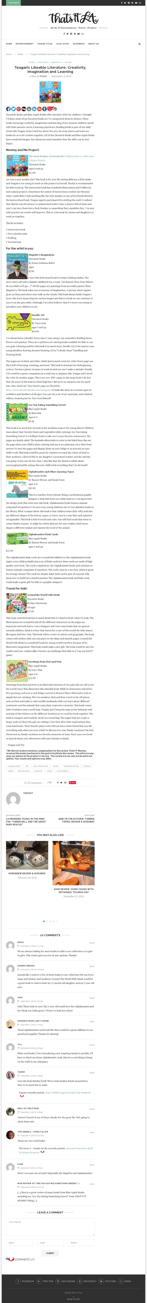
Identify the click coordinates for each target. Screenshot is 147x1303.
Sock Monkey (62, 771)
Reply (92, 943)
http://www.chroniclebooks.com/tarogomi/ (28, 390)
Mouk (49, 771)
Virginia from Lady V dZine (33, 1021)
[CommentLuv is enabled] (21, 1258)
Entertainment (25, 44)
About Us (93, 44)
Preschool (56, 62)
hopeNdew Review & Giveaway (27, 873)
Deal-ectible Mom (28, 1108)
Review (68, 62)
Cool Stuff (62, 44)
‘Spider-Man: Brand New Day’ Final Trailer (45, 3)
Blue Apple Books (40, 766)
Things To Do (45, 44)
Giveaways (79, 44)
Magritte (38, 771)
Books (20, 54)
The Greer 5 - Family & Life (33, 1132)
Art (26, 766)
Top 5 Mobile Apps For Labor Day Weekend (68, 1092)
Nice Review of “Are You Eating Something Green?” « (49, 1183)
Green (10, 771)
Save (73, 782)
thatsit (43, 76)
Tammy (21, 1072)
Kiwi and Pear (24, 771)
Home (9, 44)
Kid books (43, 62)
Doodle (87, 766)
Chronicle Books (71, 766)
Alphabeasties (14, 766)
